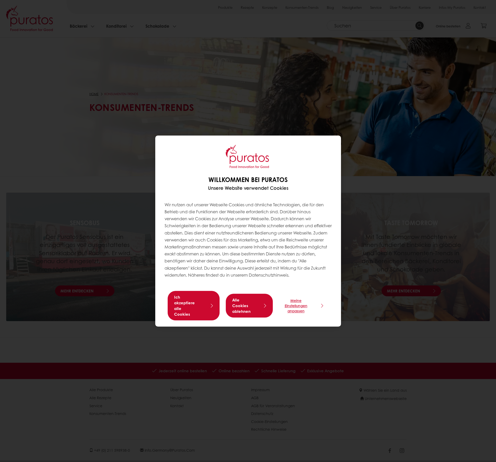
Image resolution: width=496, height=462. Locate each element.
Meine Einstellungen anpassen (296, 305)
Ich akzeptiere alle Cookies (184, 305)
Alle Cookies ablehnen (241, 305)
